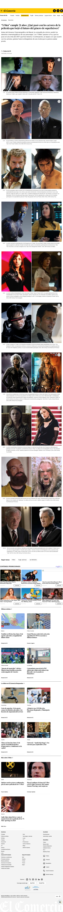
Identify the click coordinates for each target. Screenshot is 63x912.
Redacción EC (7, 51)
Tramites (29, 705)
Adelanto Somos (47, 847)
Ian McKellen (33, 560)
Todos (44, 842)
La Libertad (29, 665)
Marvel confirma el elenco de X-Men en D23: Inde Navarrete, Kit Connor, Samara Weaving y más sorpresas (38, 784)
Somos (2, 847)
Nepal (58, 15)
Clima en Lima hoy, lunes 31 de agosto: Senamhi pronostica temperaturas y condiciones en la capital (11, 745)
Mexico (2, 631)
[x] (30, 879)
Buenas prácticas (5, 861)
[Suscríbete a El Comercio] (57, 10)
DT (1, 845)
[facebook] (27, 879)
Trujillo (31, 15)
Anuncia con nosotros (6, 862)
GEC (23, 857)
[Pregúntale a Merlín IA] (60, 902)
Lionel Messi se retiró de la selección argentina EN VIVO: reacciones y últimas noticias (38, 635)
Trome (23, 862)
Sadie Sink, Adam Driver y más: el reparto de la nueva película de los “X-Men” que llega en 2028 (12, 819)
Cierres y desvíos (39, 15)
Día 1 (44, 849)
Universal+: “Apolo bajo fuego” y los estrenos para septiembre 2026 (38, 743)
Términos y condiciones (6, 857)
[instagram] (33, 879)
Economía (3, 842)
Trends (28, 739)
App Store (32, 883)
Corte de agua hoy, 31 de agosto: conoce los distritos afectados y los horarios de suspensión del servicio (12, 710)
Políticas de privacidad (6, 864)
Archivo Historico (26, 843)
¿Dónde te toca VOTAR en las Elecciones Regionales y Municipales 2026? (38, 710)
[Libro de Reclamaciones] (36, 888)
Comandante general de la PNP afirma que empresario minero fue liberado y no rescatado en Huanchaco (38, 671)
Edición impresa (26, 847)
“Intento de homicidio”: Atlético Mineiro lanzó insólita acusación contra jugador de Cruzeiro (11, 670)
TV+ (24, 840)
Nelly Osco (3, 826)
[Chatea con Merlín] (54, 10)
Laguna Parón (48, 15)
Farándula (29, 779)
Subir (57, 896)
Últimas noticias (4, 836)
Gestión (24, 859)
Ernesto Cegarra (30, 643)
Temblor (18, 15)
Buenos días (46, 844)
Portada (3, 834)
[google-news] (42, 879)
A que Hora (3, 705)
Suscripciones (46, 834)
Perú (24, 834)
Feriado (12, 15)
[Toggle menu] (1, 10)
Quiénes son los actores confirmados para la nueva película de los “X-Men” (12, 783)
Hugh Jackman (22, 560)
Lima (2, 853)
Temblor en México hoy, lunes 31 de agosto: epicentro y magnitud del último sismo (12, 635)
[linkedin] (39, 879)
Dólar (54, 15)
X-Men (13, 560)
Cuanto (3, 739)
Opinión (3, 843)
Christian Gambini (31, 791)
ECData (3, 838)
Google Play (41, 883)
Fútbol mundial (30, 631)
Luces (24, 838)
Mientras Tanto (46, 851)
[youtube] (36, 879)
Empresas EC (24, 15)
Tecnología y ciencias (27, 836)
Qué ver (3, 814)
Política (3, 840)
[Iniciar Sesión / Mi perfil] (61, 10)
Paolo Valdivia (4, 791)
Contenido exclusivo (5, 849)
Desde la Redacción (47, 846)
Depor (23, 864)
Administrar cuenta (47, 836)
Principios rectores (5, 859)
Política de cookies (5, 868)
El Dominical (25, 842)
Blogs (24, 845)
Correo (23, 861)
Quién (2, 779)
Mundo (2, 851)
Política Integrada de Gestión (7, 866)
